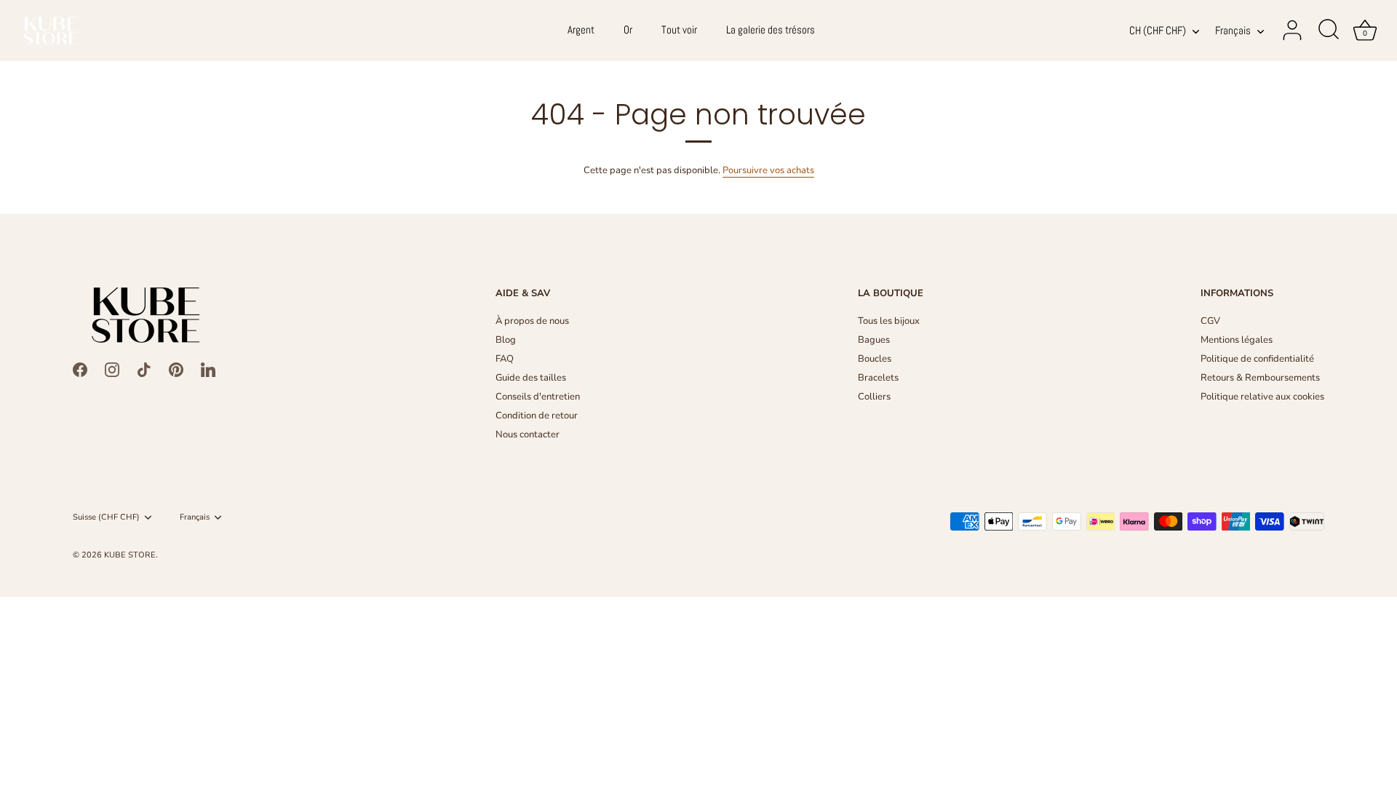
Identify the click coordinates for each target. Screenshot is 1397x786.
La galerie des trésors (770, 30)
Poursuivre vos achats (768, 170)
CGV (1210, 321)
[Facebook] (80, 369)
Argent (581, 30)
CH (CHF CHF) (1157, 31)
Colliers (874, 396)
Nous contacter (527, 434)
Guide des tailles (530, 377)
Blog (505, 339)
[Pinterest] (176, 369)
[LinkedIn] (208, 369)
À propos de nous (532, 321)
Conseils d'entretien (537, 396)
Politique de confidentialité (1257, 358)
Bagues (874, 339)
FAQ (504, 358)
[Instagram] (112, 369)
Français (1233, 31)
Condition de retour (536, 415)
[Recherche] (1329, 31)
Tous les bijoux (889, 321)
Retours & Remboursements (1260, 377)
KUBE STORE (130, 554)
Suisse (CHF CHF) (106, 517)
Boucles (874, 358)
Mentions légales (1237, 339)
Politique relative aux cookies (1262, 396)
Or (628, 30)
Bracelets (878, 377)
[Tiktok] (144, 369)
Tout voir (679, 30)
